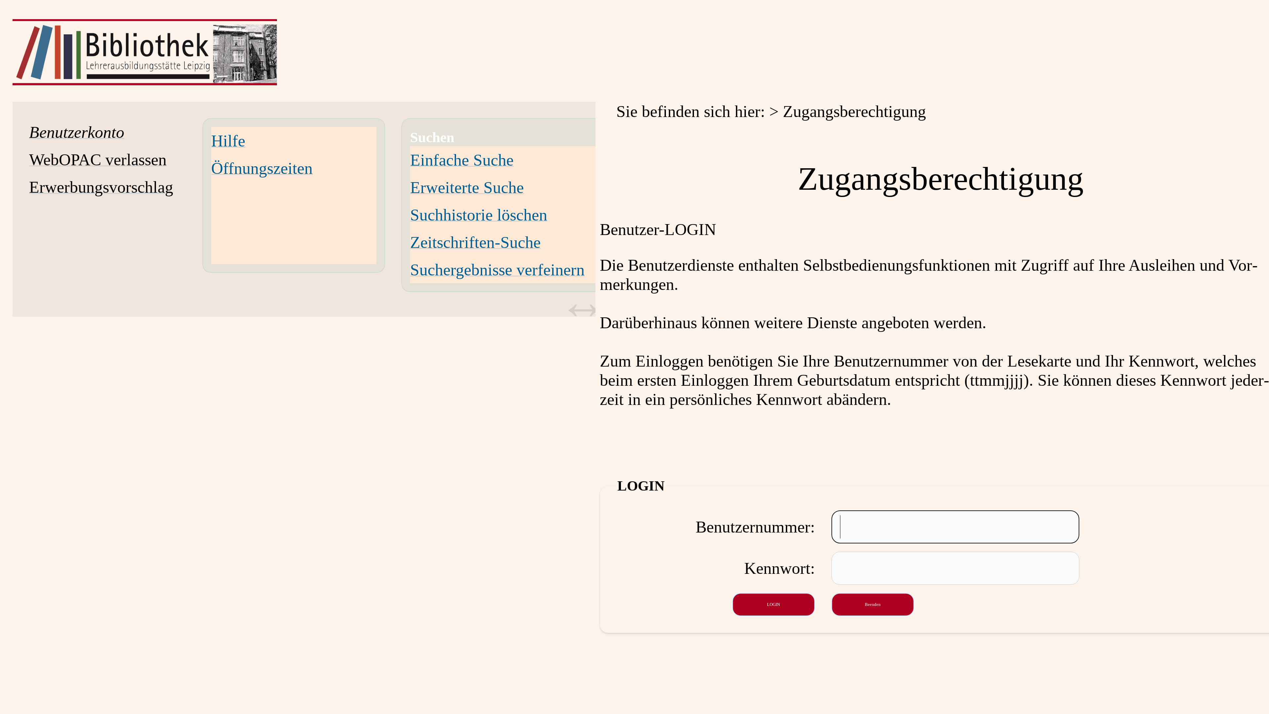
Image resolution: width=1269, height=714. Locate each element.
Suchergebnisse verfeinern (497, 269)
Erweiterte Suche (467, 187)
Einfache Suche (462, 160)
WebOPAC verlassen (98, 159)
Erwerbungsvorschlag (101, 187)
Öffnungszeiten (262, 168)
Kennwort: (779, 568)
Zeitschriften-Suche (475, 242)
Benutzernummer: (755, 527)
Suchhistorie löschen (478, 215)
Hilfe (228, 141)
